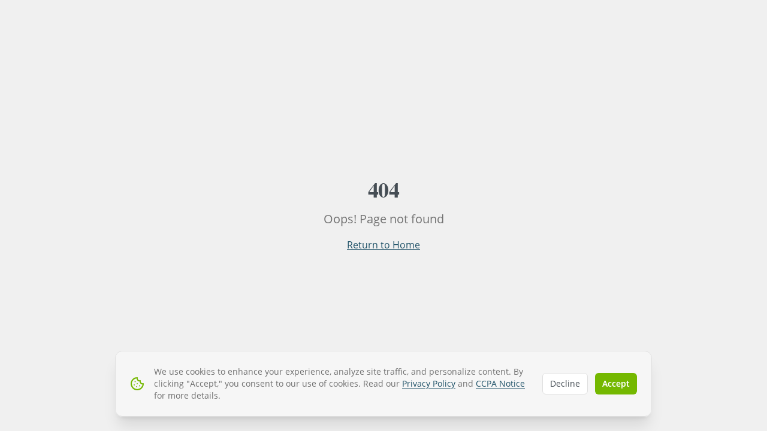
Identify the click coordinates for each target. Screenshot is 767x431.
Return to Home (383, 244)
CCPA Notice (500, 383)
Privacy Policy (428, 383)
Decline (565, 383)
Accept (616, 383)
